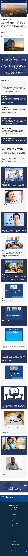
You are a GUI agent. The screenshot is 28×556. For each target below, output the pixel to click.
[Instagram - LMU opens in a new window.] (13, 507)
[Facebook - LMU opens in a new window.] (11, 507)
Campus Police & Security (14, 547)
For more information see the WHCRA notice (9, 133)
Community (14, 531)
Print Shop (14, 522)
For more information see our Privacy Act (9, 112)
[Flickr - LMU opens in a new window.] (15, 507)
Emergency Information (14, 525)
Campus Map (14, 528)
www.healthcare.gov (5, 159)
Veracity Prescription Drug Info (14, 488)
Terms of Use (14, 520)
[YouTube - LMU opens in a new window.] (17, 507)
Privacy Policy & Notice (14, 519)
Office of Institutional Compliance (14, 544)
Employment (14, 517)
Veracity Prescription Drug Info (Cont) (14, 489)
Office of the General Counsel (14, 548)
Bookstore (14, 533)
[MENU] (26, 1)
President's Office (14, 539)
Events (14, 530)
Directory (14, 516)
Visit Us (22, 497)
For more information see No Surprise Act (9, 102)
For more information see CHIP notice (8, 161)
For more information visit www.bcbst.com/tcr (10, 91)
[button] (26, 551)
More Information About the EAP (7, 360)
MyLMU (14, 536)
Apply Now (22, 499)
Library (14, 534)
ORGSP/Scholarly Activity (14, 545)
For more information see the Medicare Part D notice (11, 142)
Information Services (14, 542)
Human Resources (14, 541)
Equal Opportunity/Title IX (14, 523)
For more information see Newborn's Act (9, 123)
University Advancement (14, 550)
